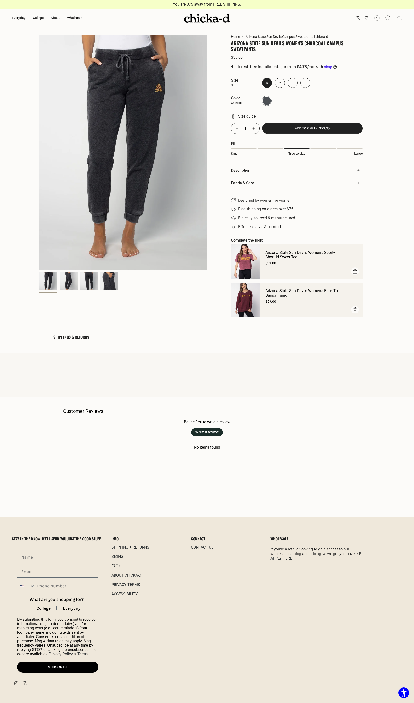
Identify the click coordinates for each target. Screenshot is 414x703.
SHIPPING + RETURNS (130, 547)
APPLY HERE (281, 558)
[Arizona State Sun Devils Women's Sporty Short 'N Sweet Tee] (245, 261)
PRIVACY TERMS (125, 584)
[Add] (355, 271)
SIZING (117, 556)
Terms (82, 654)
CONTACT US (202, 547)
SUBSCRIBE (58, 667)
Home (235, 37)
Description (240, 170)
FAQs (115, 566)
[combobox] (26, 586)
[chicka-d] (207, 18)
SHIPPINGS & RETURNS (71, 337)
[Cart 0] (399, 18)
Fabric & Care (242, 183)
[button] (18, 18)
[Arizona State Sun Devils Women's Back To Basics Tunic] (245, 300)
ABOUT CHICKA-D (126, 575)
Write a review (207, 432)
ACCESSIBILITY (124, 594)
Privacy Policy (61, 654)
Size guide (247, 116)
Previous (39, 152)
